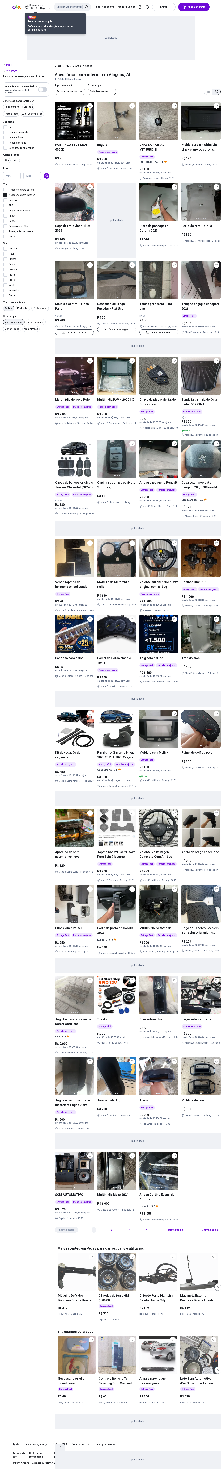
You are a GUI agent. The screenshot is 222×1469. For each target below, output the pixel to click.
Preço (6, 168)
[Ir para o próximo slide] (217, 1287)
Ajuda (15, 1444)
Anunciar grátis (196, 7)
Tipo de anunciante (14, 302)
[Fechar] (80, 19)
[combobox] (72, 7)
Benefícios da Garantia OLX (18, 100)
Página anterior (66, 1229)
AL (67, 66)
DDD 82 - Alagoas (82, 66)
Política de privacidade (36, 1455)
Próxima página (174, 1229)
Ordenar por (10, 316)
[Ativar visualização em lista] (208, 92)
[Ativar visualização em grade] (216, 92)
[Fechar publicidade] (60, 1447)
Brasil (58, 66)
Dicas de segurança (36, 1444)
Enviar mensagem (77, 332)
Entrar (163, 7)
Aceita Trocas (11, 154)
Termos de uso (18, 1455)
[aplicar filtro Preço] (46, 175)
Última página (210, 1229)
